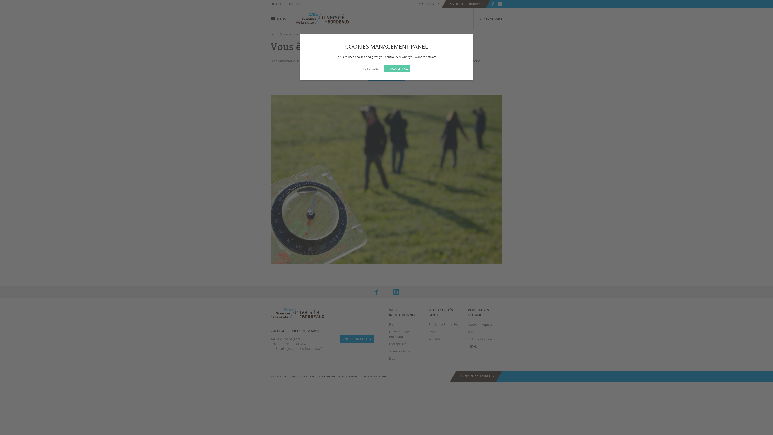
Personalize (370, 68)
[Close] (386, 217)
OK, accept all (398, 68)
